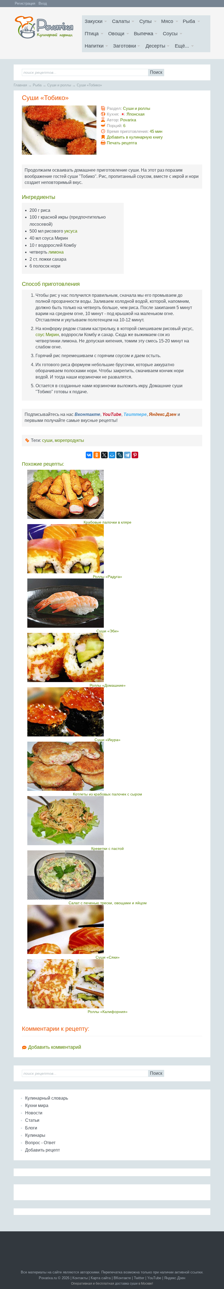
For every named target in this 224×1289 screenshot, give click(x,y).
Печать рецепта (122, 142)
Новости (33, 1113)
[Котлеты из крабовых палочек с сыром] (107, 766)
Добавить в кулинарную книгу (135, 137)
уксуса (70, 231)
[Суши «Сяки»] (107, 929)
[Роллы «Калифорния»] (107, 983)
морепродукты (69, 440)
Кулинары (35, 1135)
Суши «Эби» (107, 631)
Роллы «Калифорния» (108, 1011)
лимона (56, 252)
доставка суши (126, 1283)
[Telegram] (127, 455)
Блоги (31, 1128)
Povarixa (128, 120)
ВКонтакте (122, 1278)
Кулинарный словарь (46, 1098)
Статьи (32, 1120)
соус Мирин (47, 334)
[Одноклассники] (96, 455)
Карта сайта (101, 1278)
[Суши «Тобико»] (60, 153)
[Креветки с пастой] (107, 820)
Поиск (156, 72)
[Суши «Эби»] (107, 603)
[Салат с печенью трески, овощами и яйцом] (107, 875)
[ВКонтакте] (89, 455)
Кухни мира (36, 1105)
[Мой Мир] (112, 455)
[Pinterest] (135, 455)
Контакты (80, 1278)
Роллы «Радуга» (107, 576)
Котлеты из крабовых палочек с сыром (107, 794)
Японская (135, 114)
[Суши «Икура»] (107, 711)
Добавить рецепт (42, 1150)
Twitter (139, 1278)
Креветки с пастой (107, 848)
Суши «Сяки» (108, 957)
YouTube (154, 1278)
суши (47, 440)
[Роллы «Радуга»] (107, 548)
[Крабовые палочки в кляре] (107, 494)
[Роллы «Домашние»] (107, 657)
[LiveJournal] (119, 455)
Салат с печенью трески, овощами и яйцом (108, 903)
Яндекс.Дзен (174, 1278)
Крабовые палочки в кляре (107, 522)
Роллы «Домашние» (108, 685)
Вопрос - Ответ (40, 1142)
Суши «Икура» (107, 740)
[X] (104, 455)
